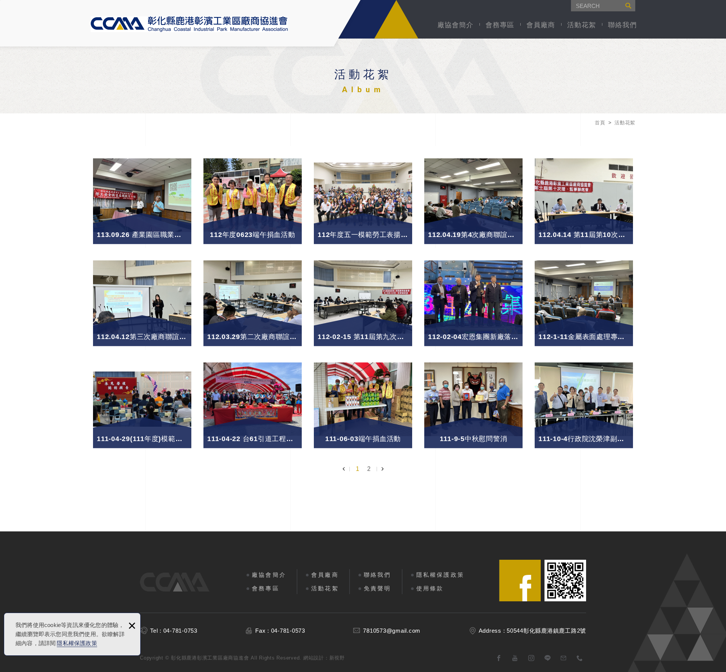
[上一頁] (346, 469)
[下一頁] (380, 469)
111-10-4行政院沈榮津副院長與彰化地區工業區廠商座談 (584, 399)
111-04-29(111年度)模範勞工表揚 (142, 399)
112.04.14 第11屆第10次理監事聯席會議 (584, 195)
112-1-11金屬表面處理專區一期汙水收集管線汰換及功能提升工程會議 (584, 297)
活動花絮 (581, 25)
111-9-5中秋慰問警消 (473, 399)
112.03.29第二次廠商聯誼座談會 (252, 297)
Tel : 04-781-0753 (173, 630)
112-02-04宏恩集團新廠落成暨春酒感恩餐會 (473, 297)
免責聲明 (377, 588)
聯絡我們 (622, 25)
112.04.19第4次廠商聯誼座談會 (473, 195)
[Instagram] (531, 658)
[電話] (580, 658)
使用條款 (430, 588)
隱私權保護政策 (77, 643)
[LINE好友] (547, 658)
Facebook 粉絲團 (520, 580)
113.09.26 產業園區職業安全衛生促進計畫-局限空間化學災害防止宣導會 (142, 195)
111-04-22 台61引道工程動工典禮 (252, 399)
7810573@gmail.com (391, 630)
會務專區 (500, 25)
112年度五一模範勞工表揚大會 (363, 195)
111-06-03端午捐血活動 (363, 399)
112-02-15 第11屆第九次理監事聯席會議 (363, 297)
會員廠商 (540, 25)
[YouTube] (515, 658)
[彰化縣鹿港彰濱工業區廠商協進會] (189, 24)
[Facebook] (499, 658)
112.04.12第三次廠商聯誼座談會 (142, 297)
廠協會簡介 (455, 25)
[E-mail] (563, 658)
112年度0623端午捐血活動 (252, 195)
